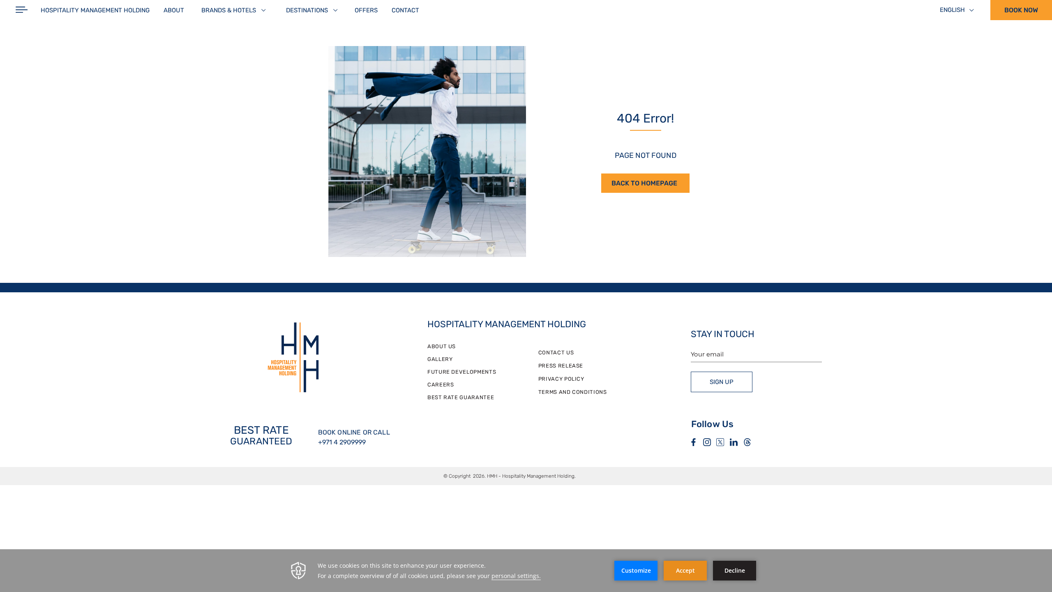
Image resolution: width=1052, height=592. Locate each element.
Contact (405, 10)
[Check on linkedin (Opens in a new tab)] (734, 443)
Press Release (560, 366)
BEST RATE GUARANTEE (460, 397)
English (952, 10)
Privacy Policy (561, 379)
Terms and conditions (572, 392)
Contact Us (556, 352)
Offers (366, 10)
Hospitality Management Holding (95, 10)
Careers (440, 385)
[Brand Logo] (293, 358)
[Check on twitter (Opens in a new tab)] (720, 443)
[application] (526, 570)
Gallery (440, 359)
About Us (441, 346)
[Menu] (22, 10)
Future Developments (461, 372)
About (174, 10)
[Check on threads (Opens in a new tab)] (747, 443)
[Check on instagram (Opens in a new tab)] (707, 443)
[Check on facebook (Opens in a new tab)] (693, 443)
